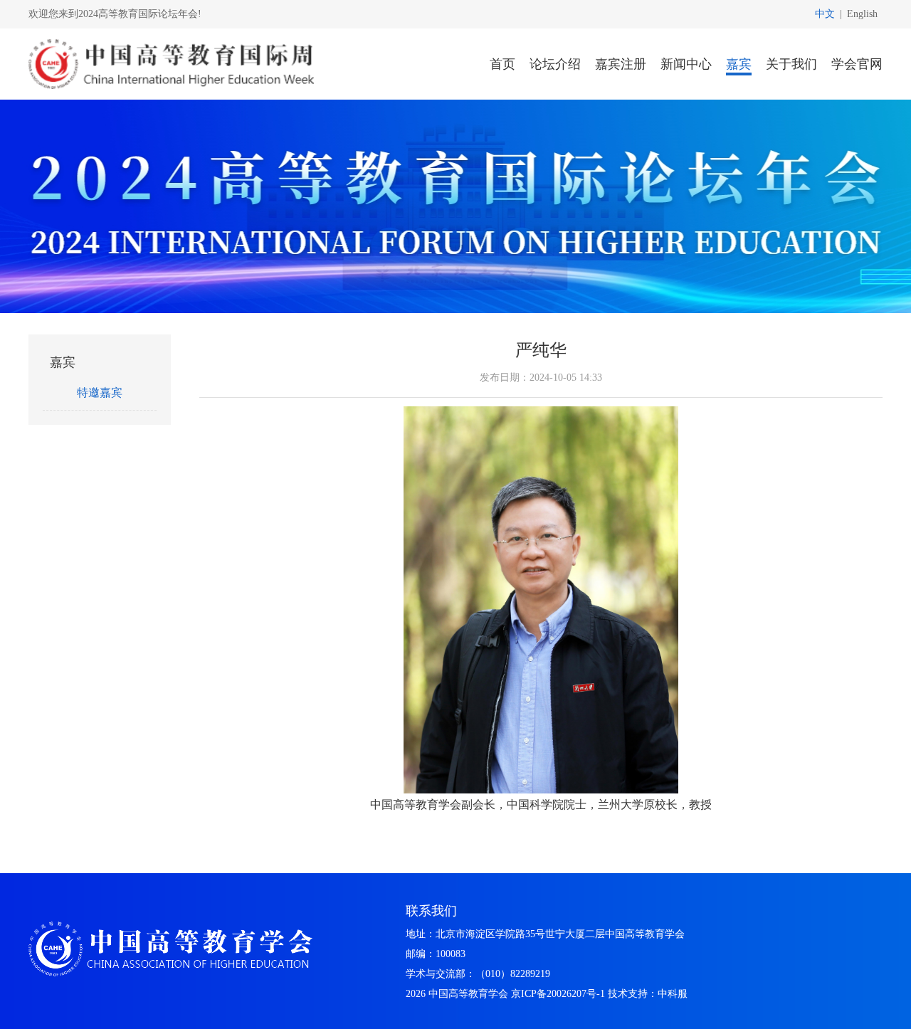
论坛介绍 (555, 64)
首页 (502, 64)
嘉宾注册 (620, 64)
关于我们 (791, 64)
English (862, 14)
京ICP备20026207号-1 (558, 993)
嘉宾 (739, 64)
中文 (825, 14)
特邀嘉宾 (99, 392)
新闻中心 (686, 64)
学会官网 (857, 64)
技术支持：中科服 (648, 993)
